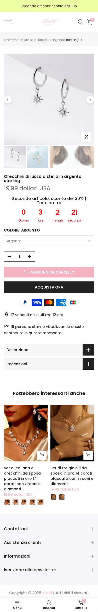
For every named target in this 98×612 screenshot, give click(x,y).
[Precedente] (8, 100)
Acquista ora (49, 287)
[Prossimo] (90, 100)
